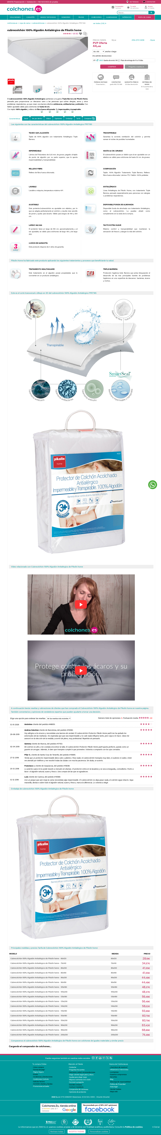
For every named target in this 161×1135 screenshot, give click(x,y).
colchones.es (12, 23)
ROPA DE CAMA (144, 17)
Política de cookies (134, 1126)
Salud (26, 118)
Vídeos (48, 118)
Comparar (88, 118)
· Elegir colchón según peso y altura (80, 1074)
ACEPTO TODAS (76, 1131)
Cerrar (156, 1126)
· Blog (111, 1079)
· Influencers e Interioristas (118, 1069)
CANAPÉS (30, 17)
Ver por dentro (37, 118)
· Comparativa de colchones (78, 1089)
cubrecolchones (38, 23)
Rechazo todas (56, 1131)
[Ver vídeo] (75, 90)
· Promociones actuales (40, 1086)
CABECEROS (96, 17)
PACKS (81, 17)
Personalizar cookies (99, 1131)
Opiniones (58, 118)
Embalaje (69, 118)
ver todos (96, 23)
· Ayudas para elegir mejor (77, 1077)
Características (14, 118)
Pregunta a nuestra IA (136, 66)
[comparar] (85, 34)
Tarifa (78, 118)
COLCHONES (15, 17)
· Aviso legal (113, 1086)
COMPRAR (112, 66)
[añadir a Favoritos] (81, 33)
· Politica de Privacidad (117, 1084)
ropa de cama (24, 23)
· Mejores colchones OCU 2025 (79, 1079)
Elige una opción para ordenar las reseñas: (28, 718)
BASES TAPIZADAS (48, 17)
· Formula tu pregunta (76, 1082)
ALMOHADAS (111, 17)
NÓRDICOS (126, 17)
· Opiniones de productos (77, 1092)
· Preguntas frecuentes (76, 1069)
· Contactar (72, 1067)
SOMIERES (66, 17)
